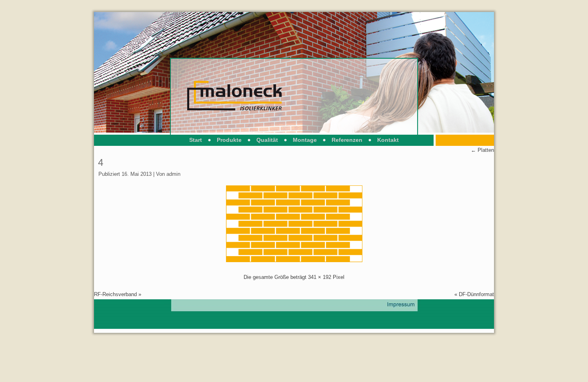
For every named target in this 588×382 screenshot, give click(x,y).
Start (195, 140)
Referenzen (347, 140)
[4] (294, 260)
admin (173, 174)
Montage (305, 140)
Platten (482, 150)
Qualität (267, 140)
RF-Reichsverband (115, 294)
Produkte (229, 140)
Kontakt (388, 140)
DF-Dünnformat (476, 294)
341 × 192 (319, 277)
